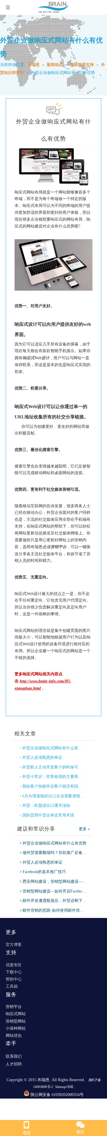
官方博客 (14, 945)
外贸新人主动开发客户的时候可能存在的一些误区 (53, 767)
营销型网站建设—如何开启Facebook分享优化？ (64, 891)
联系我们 (14, 1056)
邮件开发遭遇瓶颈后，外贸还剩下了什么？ (60, 901)
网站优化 (14, 1035)
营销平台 (14, 1007)
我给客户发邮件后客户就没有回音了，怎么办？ (53, 786)
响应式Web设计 (36, 358)
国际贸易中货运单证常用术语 (48, 815)
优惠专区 (14, 965)
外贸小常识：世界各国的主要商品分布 (53, 776)
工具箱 (12, 986)
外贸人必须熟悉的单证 (42, 757)
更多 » (84, 829)
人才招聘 (14, 1064)
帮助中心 (14, 979)
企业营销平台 (54, 547)
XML (70, 1087)
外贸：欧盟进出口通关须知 (46, 805)
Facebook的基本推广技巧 (44, 872)
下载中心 (14, 972)
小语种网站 (16, 1028)
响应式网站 (16, 1014)
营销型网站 (16, 1021)
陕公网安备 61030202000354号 (57, 1095)
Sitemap (60, 1087)
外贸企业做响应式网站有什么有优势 (53, 748)
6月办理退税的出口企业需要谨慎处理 (53, 796)
